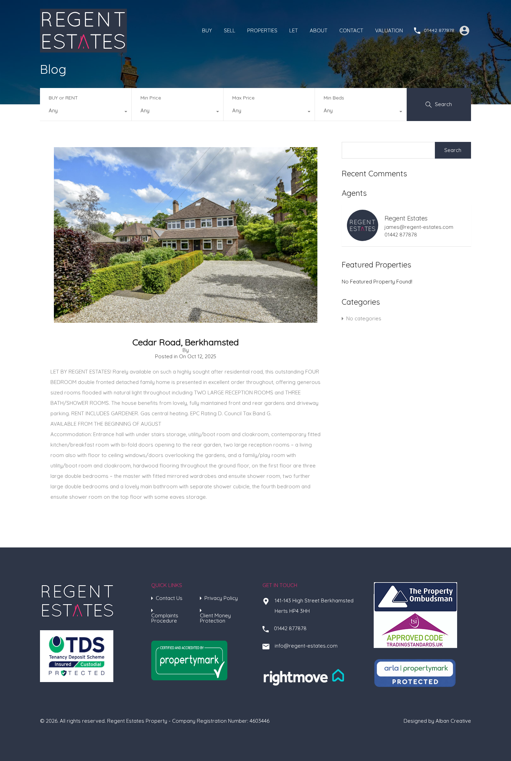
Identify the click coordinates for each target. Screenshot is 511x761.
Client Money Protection (215, 618)
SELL (229, 30)
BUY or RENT (63, 98)
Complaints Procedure (164, 618)
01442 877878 (439, 30)
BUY (207, 30)
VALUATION (389, 30)
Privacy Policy (221, 598)
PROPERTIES (262, 30)
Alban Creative (453, 721)
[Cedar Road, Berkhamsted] (185, 319)
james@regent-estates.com (418, 227)
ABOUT (318, 30)
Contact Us (169, 598)
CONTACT (351, 30)
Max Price (243, 98)
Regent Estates (406, 218)
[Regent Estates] (83, 49)
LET (293, 30)
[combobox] (85, 112)
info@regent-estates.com (306, 645)
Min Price (150, 98)
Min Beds (334, 98)
